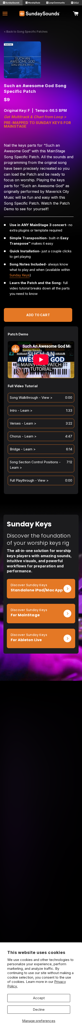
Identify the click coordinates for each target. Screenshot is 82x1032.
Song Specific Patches (41, 820)
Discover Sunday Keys (29, 585)
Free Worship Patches (41, 881)
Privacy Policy (41, 929)
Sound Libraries (41, 839)
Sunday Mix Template (41, 827)
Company (41, 904)
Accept (39, 998)
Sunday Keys (20, 275)
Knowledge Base (41, 910)
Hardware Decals (41, 845)
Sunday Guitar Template (41, 833)
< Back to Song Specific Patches (26, 31)
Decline (39, 1009)
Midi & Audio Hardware (41, 852)
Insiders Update (41, 887)
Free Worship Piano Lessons (41, 875)
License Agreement (41, 922)
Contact (41, 916)
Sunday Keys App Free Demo (41, 868)
